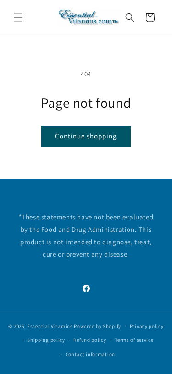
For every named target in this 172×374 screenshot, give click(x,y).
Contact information (90, 354)
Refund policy (89, 340)
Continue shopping (86, 136)
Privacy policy (147, 326)
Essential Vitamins (50, 325)
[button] (18, 17)
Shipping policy (46, 340)
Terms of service (134, 340)
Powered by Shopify (97, 325)
